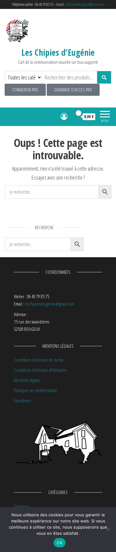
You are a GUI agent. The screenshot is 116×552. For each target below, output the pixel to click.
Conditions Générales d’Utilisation (40, 370)
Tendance (21, 506)
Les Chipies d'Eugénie (58, 52)
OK (59, 542)
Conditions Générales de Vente (38, 360)
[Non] (108, 529)
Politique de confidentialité (35, 390)
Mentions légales (27, 380)
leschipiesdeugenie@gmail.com (85, 4)
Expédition (22, 400)
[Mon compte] (64, 116)
